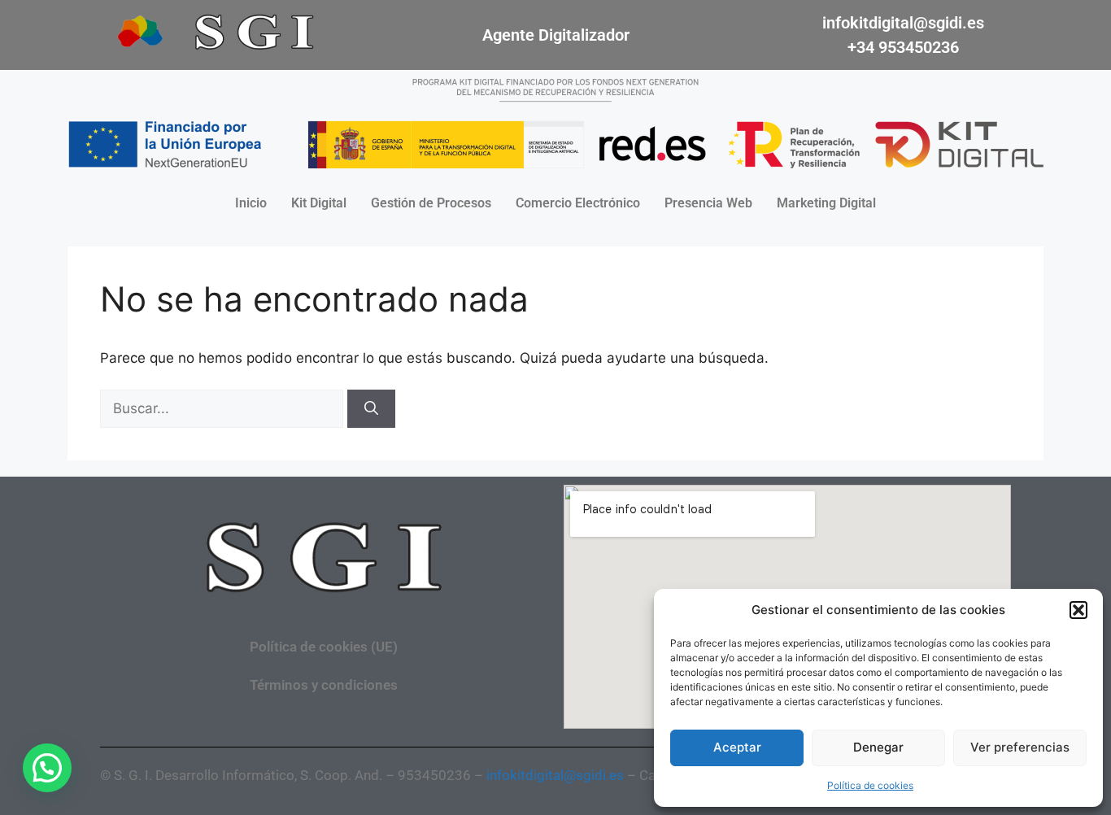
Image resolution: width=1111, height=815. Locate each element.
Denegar (878, 747)
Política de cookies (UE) (324, 646)
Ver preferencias (1020, 747)
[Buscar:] (223, 408)
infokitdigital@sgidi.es (903, 23)
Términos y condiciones (324, 685)
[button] (1078, 610)
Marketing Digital (826, 203)
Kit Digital (318, 203)
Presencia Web (708, 203)
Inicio (251, 203)
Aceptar (737, 747)
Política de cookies (870, 785)
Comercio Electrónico (578, 203)
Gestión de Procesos (431, 203)
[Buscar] (371, 409)
